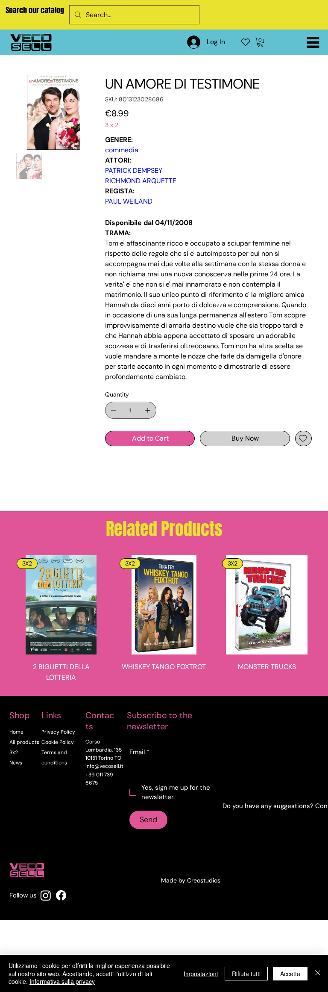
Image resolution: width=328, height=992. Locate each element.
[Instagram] (46, 895)
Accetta (290, 973)
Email (139, 752)
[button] (260, 42)
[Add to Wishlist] (303, 438)
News (15, 762)
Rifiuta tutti (246, 973)
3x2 (13, 752)
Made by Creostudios (190, 880)
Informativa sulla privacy (62, 981)
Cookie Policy (57, 742)
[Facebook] (61, 895)
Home (16, 731)
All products (24, 742)
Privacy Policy (58, 731)
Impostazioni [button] (201, 973)
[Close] (318, 973)
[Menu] (313, 42)
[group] (163, 622)
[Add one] (147, 410)
